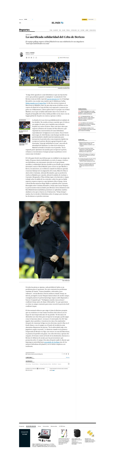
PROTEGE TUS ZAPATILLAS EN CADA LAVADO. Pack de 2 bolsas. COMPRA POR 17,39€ (90, 440)
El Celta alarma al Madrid (23, 132)
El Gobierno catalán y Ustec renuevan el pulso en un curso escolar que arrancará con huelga (87, 129)
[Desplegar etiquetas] (69, 364)
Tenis (60, 30)
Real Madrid (54, 364)
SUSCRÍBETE (84, 19)
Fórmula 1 (68, 30)
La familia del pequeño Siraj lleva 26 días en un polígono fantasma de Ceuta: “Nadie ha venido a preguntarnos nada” (87, 160)
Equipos (59, 364)
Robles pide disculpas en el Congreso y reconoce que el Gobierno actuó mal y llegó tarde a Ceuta (87, 155)
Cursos (39, 426)
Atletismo (82, 30)
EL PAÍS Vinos (62, 426)
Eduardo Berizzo (35, 364)
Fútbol (51, 30)
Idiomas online (54, 426)
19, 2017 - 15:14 (30, 54)
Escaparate (21, 426)
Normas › (68, 357)
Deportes (24, 30)
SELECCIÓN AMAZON (31, 426)
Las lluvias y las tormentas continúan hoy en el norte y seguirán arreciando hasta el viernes (86, 124)
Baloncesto (55, 30)
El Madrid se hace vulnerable (23, 144)
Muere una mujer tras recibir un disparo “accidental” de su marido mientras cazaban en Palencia (86, 112)
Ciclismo (63, 30)
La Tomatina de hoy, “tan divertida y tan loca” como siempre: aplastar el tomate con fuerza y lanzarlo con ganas (86, 118)
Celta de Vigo (28, 364)
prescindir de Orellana (52, 342)
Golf (78, 30)
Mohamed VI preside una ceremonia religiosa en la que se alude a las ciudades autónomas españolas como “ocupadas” (87, 144)
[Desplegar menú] (20, 23)
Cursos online (46, 426)
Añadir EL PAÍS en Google (64, 57)
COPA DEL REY (28, 34)
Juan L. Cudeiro (30, 52)
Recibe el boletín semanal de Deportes (35, 354)
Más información (29, 370)
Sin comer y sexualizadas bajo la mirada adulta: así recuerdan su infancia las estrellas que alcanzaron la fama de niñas (87, 165)
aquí (54, 370)
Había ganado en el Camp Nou (36, 103)
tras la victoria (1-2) (53, 99)
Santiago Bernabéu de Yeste (45, 364)
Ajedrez (86, 30)
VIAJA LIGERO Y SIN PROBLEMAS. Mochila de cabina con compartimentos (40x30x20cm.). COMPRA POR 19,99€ (77, 441)
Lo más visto (81, 139)
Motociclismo (74, 30)
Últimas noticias (92, 30)
